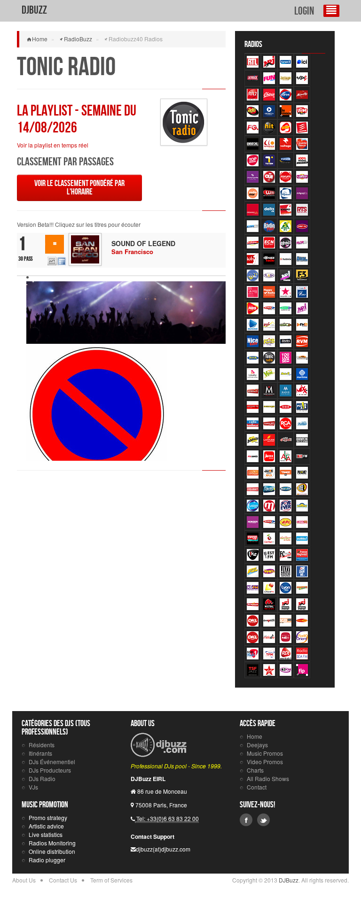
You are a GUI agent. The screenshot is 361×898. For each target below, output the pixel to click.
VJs (33, 787)
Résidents (42, 745)
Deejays (257, 745)
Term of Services (111, 880)
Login (304, 11)
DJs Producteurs (50, 770)
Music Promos (265, 753)
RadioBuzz (78, 39)
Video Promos (265, 762)
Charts (255, 770)
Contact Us (63, 880)
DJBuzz (34, 10)
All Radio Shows (268, 778)
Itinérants (40, 753)
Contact (257, 787)
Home (39, 39)
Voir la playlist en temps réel (52, 145)
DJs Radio (42, 778)
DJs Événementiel (52, 762)
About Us (24, 880)
